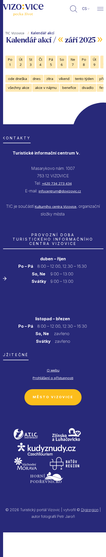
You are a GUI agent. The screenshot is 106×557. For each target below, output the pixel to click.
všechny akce (18, 87)
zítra (49, 78)
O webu (53, 370)
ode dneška (17, 78)
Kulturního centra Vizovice (55, 206)
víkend (64, 78)
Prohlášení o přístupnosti (53, 378)
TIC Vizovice (14, 33)
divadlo (88, 87)
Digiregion (90, 510)
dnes (37, 78)
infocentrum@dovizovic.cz (60, 191)
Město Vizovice (53, 397)
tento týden (84, 78)
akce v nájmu (46, 87)
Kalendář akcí (42, 33)
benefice (69, 87)
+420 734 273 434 (57, 183)
